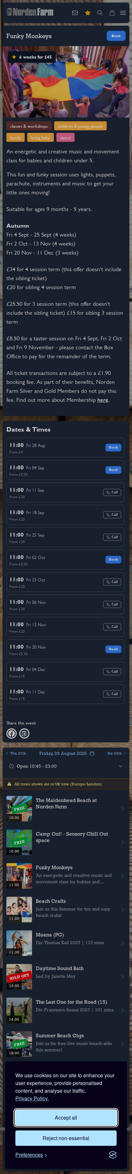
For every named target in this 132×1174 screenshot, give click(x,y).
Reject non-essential (66, 1138)
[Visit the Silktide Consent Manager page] (113, 1155)
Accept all (66, 1117)
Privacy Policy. (32, 1098)
